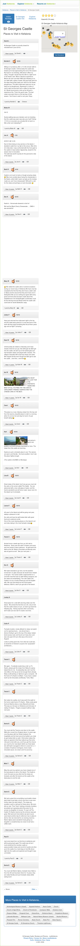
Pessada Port (11, 920)
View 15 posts (9, 214)
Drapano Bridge (12, 913)
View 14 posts (9, 756)
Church (56, 906)
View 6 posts (9, 830)
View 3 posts (9, 498)
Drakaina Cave (57, 910)
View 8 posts (9, 617)
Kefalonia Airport (47, 913)
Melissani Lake (25, 916)
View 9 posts (9, 424)
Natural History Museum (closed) (43, 916)
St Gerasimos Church (27, 923)
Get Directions (59, 55)
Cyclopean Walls (45, 910)
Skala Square (56, 920)
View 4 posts (9, 54)
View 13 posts (9, 784)
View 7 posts (9, 529)
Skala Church (36, 920)
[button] (26, 3)
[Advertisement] (20, 248)
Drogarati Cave (24, 913)
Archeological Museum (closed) (16, 906)
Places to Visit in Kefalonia (18, 10)
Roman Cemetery (23, 920)
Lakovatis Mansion (12, 916)
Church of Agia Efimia (13, 910)
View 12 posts (9, 189)
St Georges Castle (12, 923)
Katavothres (35, 913)
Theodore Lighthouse (44, 923)
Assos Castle (47, 906)
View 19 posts (9, 332)
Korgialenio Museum (61, 913)
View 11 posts (9, 365)
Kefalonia (5, 10)
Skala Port (46, 920)
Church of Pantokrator (30, 910)
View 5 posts (9, 468)
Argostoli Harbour (34, 906)
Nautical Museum (62, 916)
